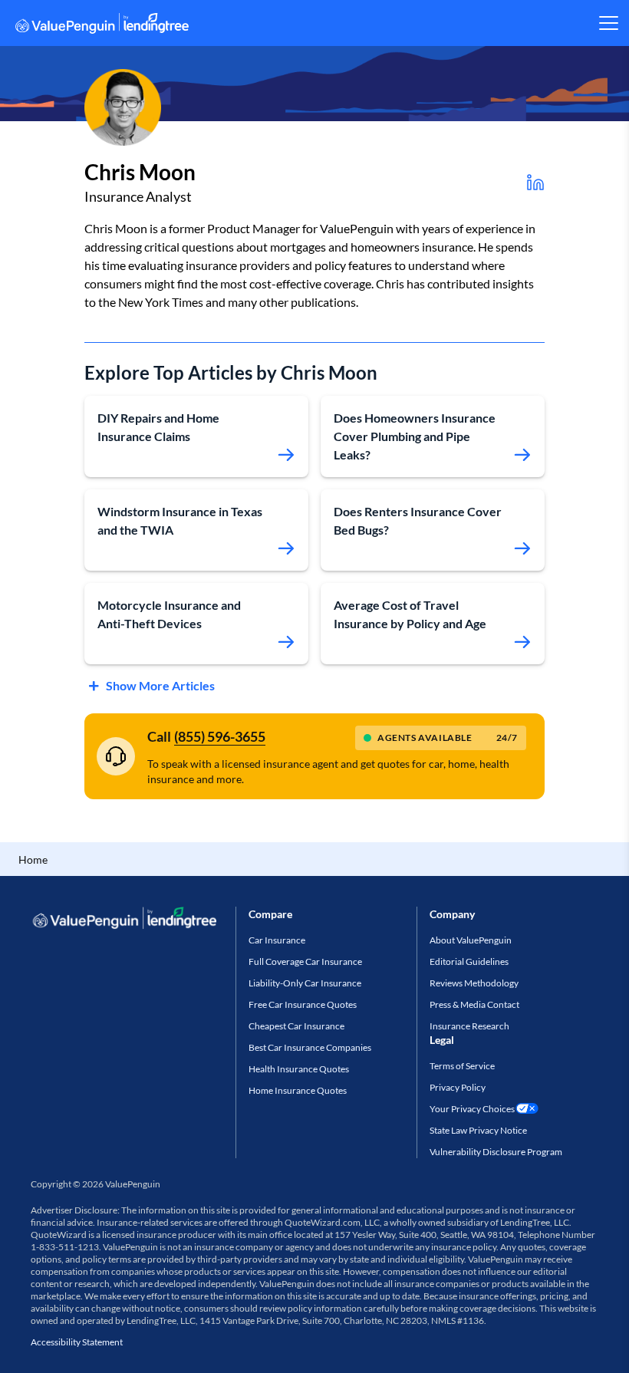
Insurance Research (469, 1026)
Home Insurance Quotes (298, 1090)
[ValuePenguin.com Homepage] (102, 25)
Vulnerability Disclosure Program (496, 1151)
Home (33, 859)
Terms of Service (462, 1066)
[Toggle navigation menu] (608, 23)
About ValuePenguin (471, 940)
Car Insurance (277, 940)
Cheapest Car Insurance (296, 1026)
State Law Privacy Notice (478, 1130)
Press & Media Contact (474, 1004)
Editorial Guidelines (469, 961)
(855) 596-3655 (219, 736)
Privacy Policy (458, 1087)
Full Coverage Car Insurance (305, 961)
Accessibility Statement (77, 1342)
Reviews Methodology (474, 983)
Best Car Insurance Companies (310, 1047)
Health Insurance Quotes (299, 1069)
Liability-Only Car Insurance (305, 983)
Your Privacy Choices (472, 1109)
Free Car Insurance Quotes (303, 1004)
